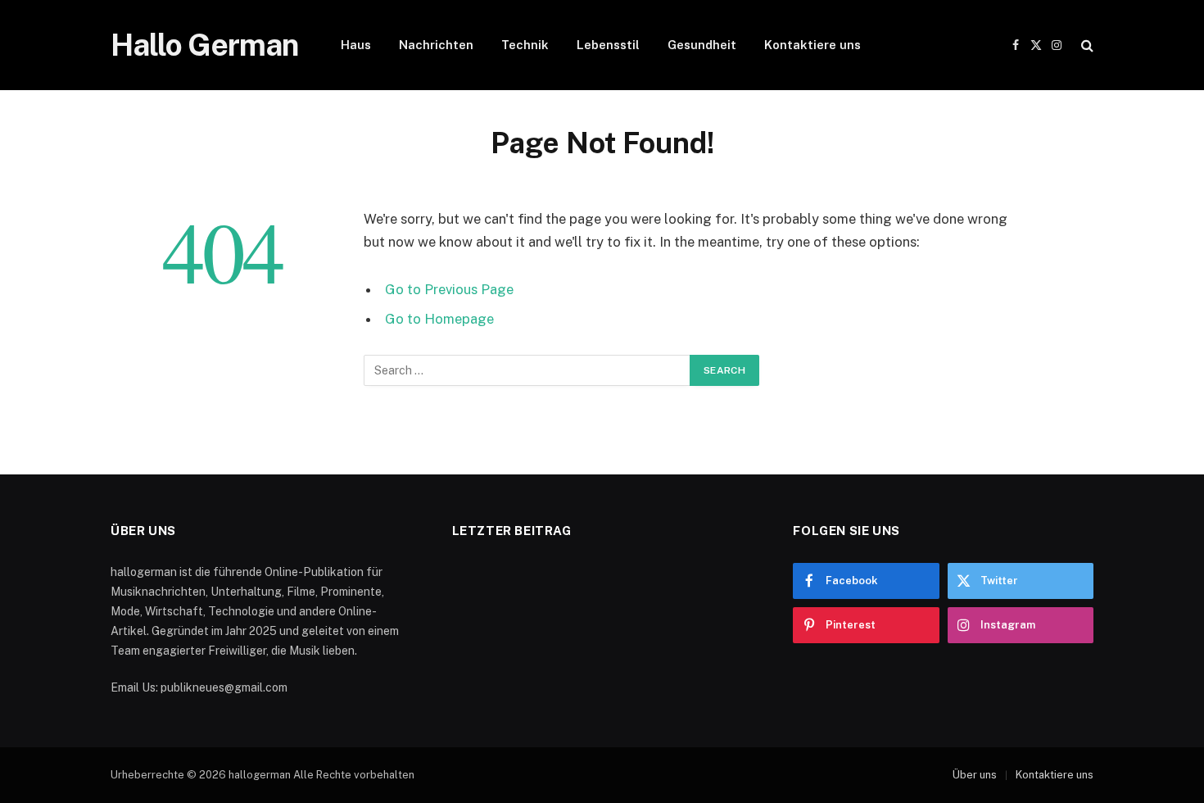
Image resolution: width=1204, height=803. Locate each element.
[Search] (1085, 45)
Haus (356, 45)
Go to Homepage (439, 319)
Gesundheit (702, 45)
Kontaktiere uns (812, 45)
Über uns (975, 775)
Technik (525, 45)
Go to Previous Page (449, 289)
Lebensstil (608, 45)
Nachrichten (436, 45)
